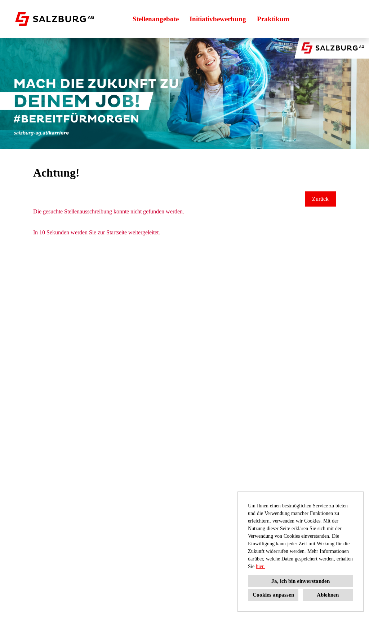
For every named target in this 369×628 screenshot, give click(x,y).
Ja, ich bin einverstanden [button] (300, 581)
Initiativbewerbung (218, 19)
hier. (260, 566)
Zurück (320, 199)
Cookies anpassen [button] (273, 595)
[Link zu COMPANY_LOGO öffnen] (54, 19)
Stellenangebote (156, 19)
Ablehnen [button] (328, 595)
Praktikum (273, 19)
